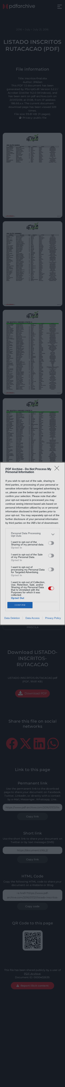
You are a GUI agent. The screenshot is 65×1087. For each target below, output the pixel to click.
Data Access (32, 618)
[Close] (58, 469)
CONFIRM (20, 605)
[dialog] (32, 543)
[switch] (51, 543)
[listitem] (32, 534)
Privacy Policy (53, 618)
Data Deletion (12, 618)
